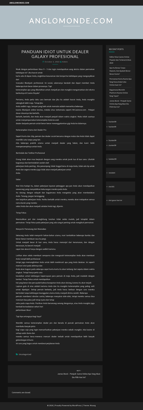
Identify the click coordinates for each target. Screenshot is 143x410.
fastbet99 (112, 127)
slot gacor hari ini (115, 200)
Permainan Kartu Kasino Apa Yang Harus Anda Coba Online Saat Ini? (120, 82)
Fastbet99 (112, 122)
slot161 (111, 186)
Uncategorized (25, 354)
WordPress (77, 405)
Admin (65, 62)
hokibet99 (112, 159)
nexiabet (112, 173)
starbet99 (112, 145)
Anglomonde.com (19, 2)
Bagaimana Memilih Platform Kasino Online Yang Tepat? (118, 93)
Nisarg (93, 405)
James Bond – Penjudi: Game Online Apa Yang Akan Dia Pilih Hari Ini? (78, 374)
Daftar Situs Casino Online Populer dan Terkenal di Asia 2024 (120, 60)
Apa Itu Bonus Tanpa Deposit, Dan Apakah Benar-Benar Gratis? (120, 71)
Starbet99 (112, 140)
